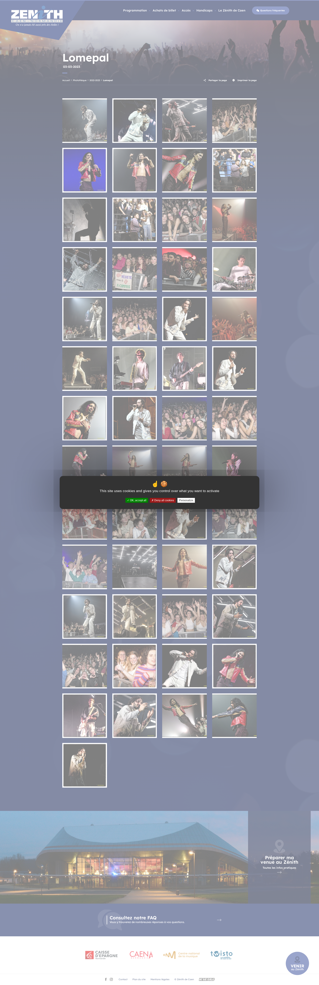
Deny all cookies (164, 500)
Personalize (186, 500)
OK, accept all (137, 500)
